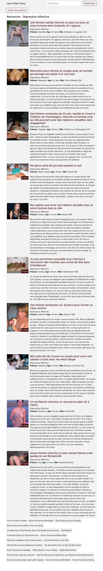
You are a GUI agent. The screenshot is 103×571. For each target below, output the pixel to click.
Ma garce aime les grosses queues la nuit (56, 165)
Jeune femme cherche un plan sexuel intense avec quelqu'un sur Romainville (61, 454)
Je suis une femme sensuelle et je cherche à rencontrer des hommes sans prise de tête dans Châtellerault (60, 262)
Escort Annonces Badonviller (53, 535)
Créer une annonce (17, 10)
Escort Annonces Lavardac (19, 550)
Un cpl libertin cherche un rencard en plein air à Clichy (59, 403)
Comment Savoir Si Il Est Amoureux (23, 535)
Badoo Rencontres (68, 550)
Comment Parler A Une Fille (56, 540)
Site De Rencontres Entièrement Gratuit (24, 545)
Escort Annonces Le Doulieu (68, 520)
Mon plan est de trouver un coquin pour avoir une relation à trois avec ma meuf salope (61, 358)
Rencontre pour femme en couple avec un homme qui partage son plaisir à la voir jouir (61, 72)
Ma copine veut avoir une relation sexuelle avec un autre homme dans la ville (61, 206)
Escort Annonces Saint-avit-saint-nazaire (25, 560)
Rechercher (89, 3)
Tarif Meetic (66, 530)
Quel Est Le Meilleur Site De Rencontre (24, 540)
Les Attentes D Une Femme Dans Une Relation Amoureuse (33, 530)
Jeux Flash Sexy (16, 3)
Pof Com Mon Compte (17, 520)
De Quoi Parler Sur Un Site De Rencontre (62, 545)
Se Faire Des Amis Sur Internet (21, 555)
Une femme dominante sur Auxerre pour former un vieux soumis (61, 306)
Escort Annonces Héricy (83, 560)
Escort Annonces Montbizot (58, 560)
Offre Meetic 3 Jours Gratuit (45, 550)
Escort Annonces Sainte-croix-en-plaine (25, 525)
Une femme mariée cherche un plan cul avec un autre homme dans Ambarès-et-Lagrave (59, 24)
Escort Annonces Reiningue (41, 520)
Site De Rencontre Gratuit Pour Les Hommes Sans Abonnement (65, 555)
